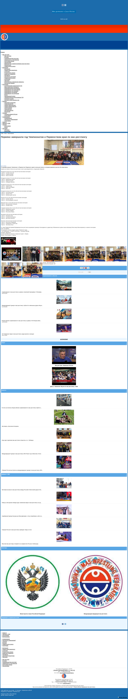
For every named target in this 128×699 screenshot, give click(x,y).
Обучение (4, 128)
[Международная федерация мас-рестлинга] (83, 268)
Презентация (7, 65)
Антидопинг (7, 79)
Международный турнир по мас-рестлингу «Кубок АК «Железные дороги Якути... (22, 305)
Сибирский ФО (8, 107)
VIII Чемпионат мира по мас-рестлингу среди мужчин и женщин (18, 334)
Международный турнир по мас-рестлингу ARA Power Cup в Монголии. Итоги (21, 453)
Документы (7, 75)
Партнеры (7, 80)
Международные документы (11, 87)
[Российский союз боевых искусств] (86, 268)
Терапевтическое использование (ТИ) (14, 97)
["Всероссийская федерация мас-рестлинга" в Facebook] (63, 5)
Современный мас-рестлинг (11, 58)
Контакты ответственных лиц (11, 100)
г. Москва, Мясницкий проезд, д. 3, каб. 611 (64, 670)
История (6, 57)
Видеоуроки (7, 131)
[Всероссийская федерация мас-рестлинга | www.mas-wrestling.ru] (4, 40)
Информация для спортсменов (12, 89)
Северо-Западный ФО (10, 105)
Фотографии (7, 126)
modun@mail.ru (67, 683)
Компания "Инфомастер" (13, 691)
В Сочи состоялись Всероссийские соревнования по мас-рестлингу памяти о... (22, 407)
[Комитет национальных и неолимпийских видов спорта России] (88, 268)
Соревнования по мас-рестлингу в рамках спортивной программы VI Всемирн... (22, 292)
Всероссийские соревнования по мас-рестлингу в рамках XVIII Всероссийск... (21, 320)
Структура (7, 71)
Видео (6, 94)
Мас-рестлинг (5, 54)
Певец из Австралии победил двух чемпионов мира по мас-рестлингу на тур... (22, 502)
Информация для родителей (11, 93)
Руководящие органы (9, 72)
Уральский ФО (8, 109)
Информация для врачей (10, 92)
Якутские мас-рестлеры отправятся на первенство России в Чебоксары (20, 543)
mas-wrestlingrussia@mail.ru (67, 672)
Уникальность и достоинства (11, 59)
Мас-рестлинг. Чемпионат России (64, 365)
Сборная (4, 113)
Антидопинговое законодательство (13, 85)
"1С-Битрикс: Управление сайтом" (23, 690)
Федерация (5, 67)
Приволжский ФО (8, 104)
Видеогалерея (6, 636)
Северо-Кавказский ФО (10, 106)
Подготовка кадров (9, 61)
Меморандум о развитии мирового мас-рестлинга (17, 63)
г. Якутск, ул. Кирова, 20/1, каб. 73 (64, 680)
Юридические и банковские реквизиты (14, 81)
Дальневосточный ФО (10, 102)
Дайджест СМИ (6, 123)
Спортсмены (7, 115)
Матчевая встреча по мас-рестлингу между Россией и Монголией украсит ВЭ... (22, 489)
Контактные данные (9, 83)
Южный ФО (7, 111)
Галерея (4, 124)
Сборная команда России (10, 114)
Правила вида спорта (9, 66)
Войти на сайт (64, 19)
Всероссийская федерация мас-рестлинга (84, 687)
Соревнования (6, 116)
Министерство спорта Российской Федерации (95, 613)
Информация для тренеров (11, 91)
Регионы (4, 101)
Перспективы (7, 62)
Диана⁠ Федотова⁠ (9, 695)
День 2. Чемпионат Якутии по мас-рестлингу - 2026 (64, 386)
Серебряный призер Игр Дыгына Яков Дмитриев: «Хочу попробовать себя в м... (22, 516)
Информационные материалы (12, 88)
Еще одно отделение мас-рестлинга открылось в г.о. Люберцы (18, 440)
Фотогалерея (5, 635)
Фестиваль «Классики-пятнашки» (10, 426)
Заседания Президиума (8, 655)
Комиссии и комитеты (9, 74)
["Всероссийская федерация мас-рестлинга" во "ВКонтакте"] (65, 5)
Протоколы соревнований (11, 119)
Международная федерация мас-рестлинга (32, 613)
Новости (4, 122)
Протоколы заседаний (10, 76)
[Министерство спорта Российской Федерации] (81, 268)
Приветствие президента (10, 70)
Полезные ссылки (9, 98)
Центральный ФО (8, 110)
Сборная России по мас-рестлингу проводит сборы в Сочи (17, 529)
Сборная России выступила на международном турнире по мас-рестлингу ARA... (22, 470)
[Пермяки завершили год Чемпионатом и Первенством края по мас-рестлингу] (64, 164)
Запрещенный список (9, 96)
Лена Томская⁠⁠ (12, 693)
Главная (2, 52)
